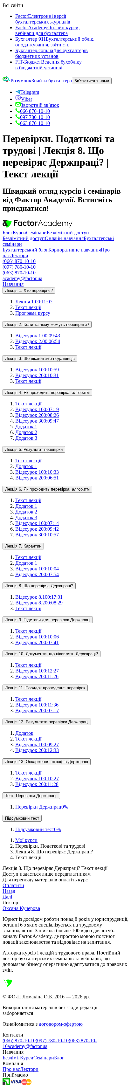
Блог (8, 232)
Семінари (36, 232)
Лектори (19, 255)
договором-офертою (61, 1024)
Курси (19, 232)
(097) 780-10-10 (19, 267)
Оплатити (13, 885)
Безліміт (11, 1057)
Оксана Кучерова (21, 908)
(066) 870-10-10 (19, 261)
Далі (7, 896)
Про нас (11, 1069)
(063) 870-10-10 (19, 272)
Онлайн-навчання (64, 238)
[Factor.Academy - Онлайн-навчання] (37, 227)
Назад (9, 891)
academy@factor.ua (22, 278)
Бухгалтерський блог (25, 249)
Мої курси (26, 840)
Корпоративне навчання (74, 249)
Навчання (13, 284)
